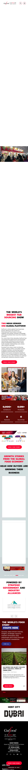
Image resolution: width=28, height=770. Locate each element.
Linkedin (14, 754)
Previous (12, 616)
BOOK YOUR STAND (9, 362)
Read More (8, 686)
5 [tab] (17, 575)
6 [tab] (19, 575)
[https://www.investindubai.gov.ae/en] (14, 714)
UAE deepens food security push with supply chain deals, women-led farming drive (14, 668)
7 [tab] (22, 575)
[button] (10, 693)
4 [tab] (14, 575)
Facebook (7, 754)
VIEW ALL (6, 644)
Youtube (17, 754)
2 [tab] (8, 575)
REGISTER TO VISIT (14, 767)
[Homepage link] (10, 3)
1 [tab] (5, 575)
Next (16, 616)
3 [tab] (11, 575)
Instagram (10, 754)
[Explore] (24, 3)
